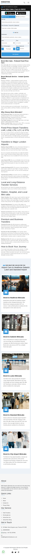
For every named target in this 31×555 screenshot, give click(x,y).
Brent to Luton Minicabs (12, 376)
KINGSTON (6, 2)
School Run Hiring (7, 519)
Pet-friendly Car (6, 515)
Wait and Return (21, 16)
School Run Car (7, 517)
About (4, 500)
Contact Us (5, 503)
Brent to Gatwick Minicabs (13, 337)
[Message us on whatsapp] (3, 552)
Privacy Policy (6, 505)
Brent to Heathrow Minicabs (14, 298)
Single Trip (6, 16)
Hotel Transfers (6, 512)
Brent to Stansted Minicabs (13, 415)
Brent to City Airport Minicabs (14, 454)
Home (4, 498)
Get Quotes (15, 54)
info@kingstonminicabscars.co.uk (9, 537)
